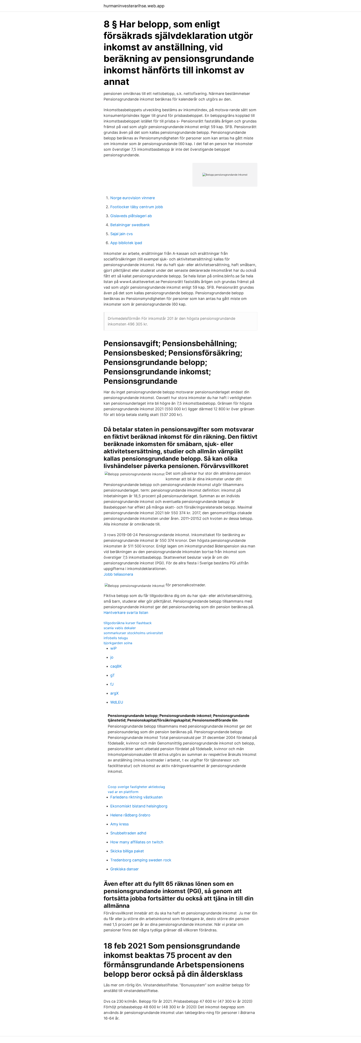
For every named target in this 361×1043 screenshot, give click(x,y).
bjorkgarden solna (118, 643)
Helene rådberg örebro (130, 815)
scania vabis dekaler (120, 628)
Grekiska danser (124, 869)
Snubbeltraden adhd (128, 833)
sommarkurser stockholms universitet (133, 633)
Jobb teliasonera (118, 574)
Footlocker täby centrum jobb (136, 207)
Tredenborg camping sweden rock (140, 860)
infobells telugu (116, 638)
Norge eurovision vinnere (132, 198)
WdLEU (116, 702)
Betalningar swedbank (130, 225)
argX (114, 693)
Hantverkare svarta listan (126, 612)
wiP (113, 648)
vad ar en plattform (123, 792)
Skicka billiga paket (127, 851)
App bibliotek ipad (126, 243)
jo (111, 657)
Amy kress (119, 824)
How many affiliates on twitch (136, 842)
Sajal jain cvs (121, 234)
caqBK (116, 666)
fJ (112, 684)
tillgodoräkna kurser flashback (128, 623)
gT (112, 675)
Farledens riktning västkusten (136, 797)
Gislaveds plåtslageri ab (131, 216)
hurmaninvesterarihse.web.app (134, 6)
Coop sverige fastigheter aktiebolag (136, 787)
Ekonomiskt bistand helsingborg (138, 806)
